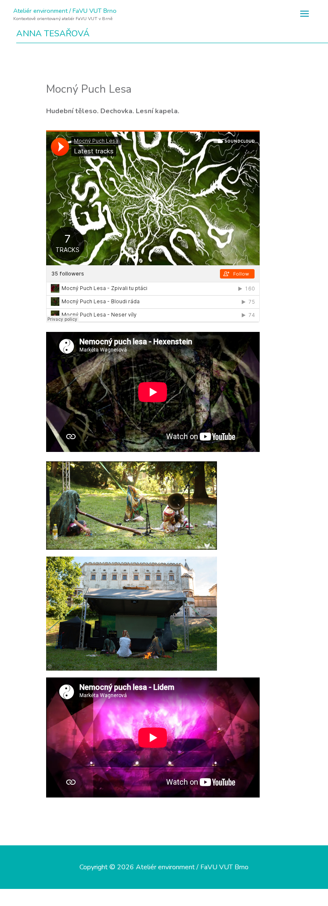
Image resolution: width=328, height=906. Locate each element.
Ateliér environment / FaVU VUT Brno (65, 10)
